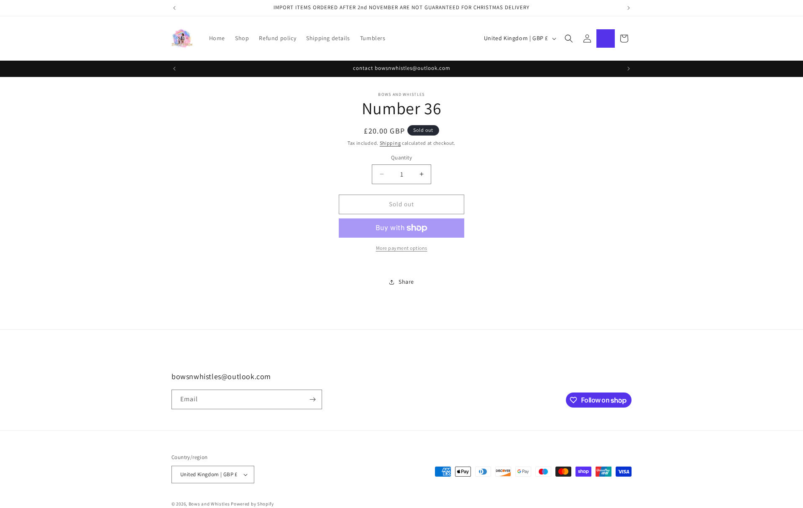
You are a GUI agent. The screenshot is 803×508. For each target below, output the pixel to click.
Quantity (401, 157)
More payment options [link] (401, 248)
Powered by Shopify (252, 504)
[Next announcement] (628, 8)
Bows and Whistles (210, 504)
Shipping (390, 143)
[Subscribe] (312, 399)
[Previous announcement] (174, 8)
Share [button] (406, 281)
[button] (569, 38)
